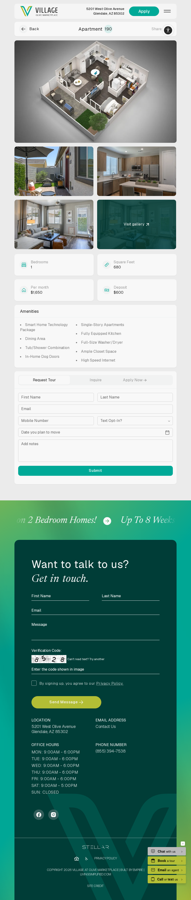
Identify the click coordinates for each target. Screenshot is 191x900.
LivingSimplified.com (95, 874)
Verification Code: (46, 650)
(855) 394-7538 (110, 751)
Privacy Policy (107, 479)
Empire (138, 870)
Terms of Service (127, 479)
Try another (97, 659)
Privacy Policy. (109, 683)
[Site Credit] (95, 886)
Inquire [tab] (96, 380)
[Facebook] (39, 814)
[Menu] (167, 11)
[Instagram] (53, 814)
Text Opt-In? (111, 420)
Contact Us (106, 726)
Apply (144, 11)
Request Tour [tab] (44, 380)
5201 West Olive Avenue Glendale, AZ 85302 (105, 11)
